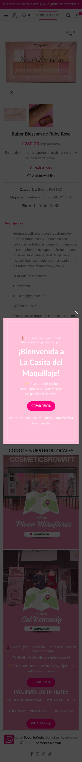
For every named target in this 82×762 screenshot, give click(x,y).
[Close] (76, 312)
